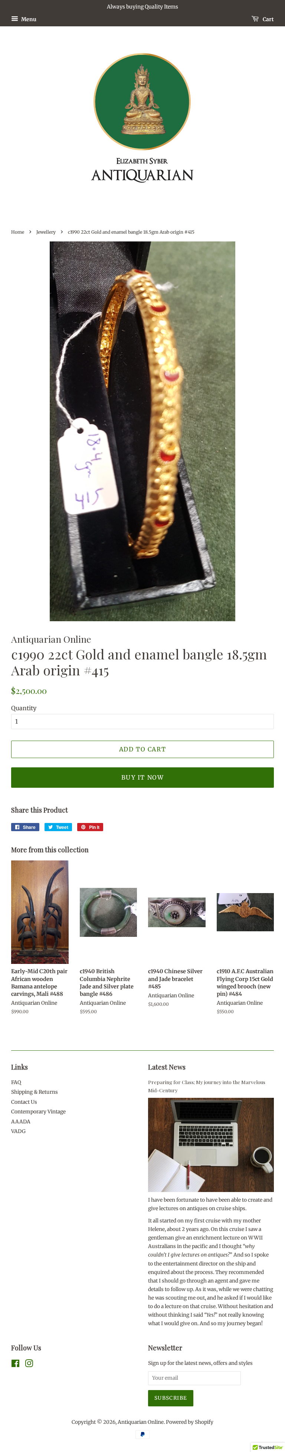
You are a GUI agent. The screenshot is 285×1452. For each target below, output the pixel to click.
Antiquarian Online (141, 1422)
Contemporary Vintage (38, 1112)
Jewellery (46, 232)
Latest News (167, 1067)
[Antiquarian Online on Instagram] (29, 1365)
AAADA (20, 1122)
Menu (28, 19)
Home (17, 232)
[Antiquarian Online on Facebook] (15, 1365)
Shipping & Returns (34, 1092)
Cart (268, 19)
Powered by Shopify (189, 1422)
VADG (18, 1131)
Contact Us (24, 1102)
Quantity (23, 708)
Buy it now (142, 777)
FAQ (16, 1082)
